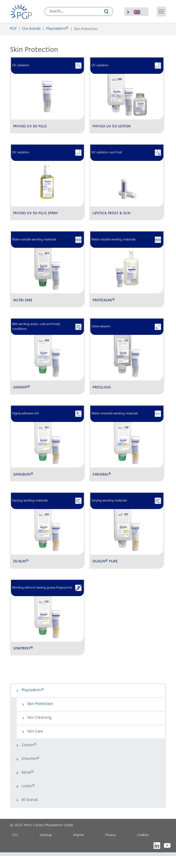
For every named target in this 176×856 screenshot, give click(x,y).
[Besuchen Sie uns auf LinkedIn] (157, 845)
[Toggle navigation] (161, 11)
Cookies (143, 835)
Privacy (110, 835)
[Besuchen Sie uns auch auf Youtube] (167, 845)
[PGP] (21, 11)
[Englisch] (137, 12)
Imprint (78, 835)
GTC (15, 835)
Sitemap (46, 835)
